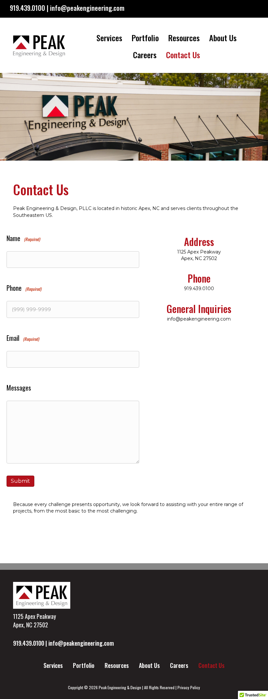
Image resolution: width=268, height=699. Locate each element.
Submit (20, 481)
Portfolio (145, 38)
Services (109, 38)
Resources (184, 38)
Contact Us (183, 55)
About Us (223, 38)
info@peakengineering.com (199, 319)
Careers (145, 55)
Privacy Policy (188, 687)
